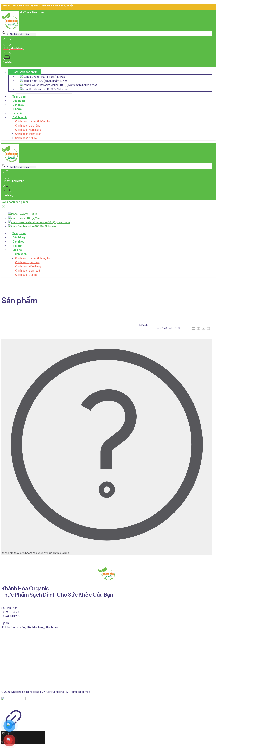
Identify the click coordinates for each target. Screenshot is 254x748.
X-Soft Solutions (54, 691)
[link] (159, 328)
